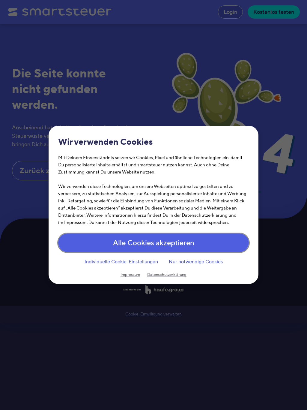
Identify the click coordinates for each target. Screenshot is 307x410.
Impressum (130, 275)
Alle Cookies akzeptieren (153, 243)
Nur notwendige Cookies (196, 262)
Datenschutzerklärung (166, 275)
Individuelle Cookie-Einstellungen (121, 262)
